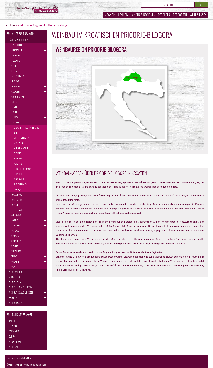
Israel (14, 107)
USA (13, 266)
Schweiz (15, 230)
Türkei (14, 256)
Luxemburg (16, 194)
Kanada (14, 117)
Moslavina (18, 143)
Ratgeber (164, 14)
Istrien (17, 132)
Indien (14, 101)
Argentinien (16, 45)
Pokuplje (18, 163)
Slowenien (16, 241)
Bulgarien (16, 60)
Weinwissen (15, 282)
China (14, 71)
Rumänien (15, 225)
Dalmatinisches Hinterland (26, 127)
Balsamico (14, 331)
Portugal (15, 220)
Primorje (18, 174)
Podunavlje (19, 158)
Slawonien (19, 179)
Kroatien (15, 122)
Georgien (15, 91)
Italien (14, 112)
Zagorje (17, 189)
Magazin (109, 14)
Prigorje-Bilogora (22, 168)
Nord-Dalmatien (21, 148)
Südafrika (16, 251)
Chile (13, 65)
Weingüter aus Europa (20, 287)
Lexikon (123, 14)
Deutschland (17, 76)
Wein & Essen (198, 14)
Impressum (11, 358)
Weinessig (14, 347)
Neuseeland (16, 210)
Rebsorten (180, 14)
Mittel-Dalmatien (21, 138)
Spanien (14, 246)
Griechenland (17, 96)
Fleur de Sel (15, 341)
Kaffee (12, 321)
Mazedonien (16, 199)
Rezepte (13, 297)
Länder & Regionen (143, 14)
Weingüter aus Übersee (21, 292)
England (15, 81)
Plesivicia (18, 153)
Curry (12, 336)
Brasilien (15, 55)
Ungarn (15, 261)
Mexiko (14, 204)
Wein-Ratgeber (16, 272)
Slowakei (15, 235)
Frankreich (16, 86)
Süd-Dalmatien (20, 184)
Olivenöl (13, 326)
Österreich (16, 215)
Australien (16, 50)
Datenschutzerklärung (24, 358)
